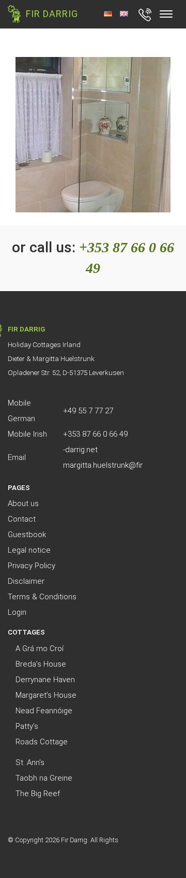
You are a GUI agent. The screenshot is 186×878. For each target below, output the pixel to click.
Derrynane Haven (45, 679)
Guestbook (27, 534)
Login (17, 612)
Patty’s (27, 726)
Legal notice (29, 550)
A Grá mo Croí (40, 648)
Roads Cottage (42, 741)
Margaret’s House (46, 695)
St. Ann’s (30, 762)
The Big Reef (38, 793)
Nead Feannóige (44, 710)
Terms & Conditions (42, 596)
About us (23, 503)
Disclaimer (26, 581)
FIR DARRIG (52, 13)
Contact (22, 519)
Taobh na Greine (44, 778)
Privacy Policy (31, 565)
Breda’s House (41, 664)
